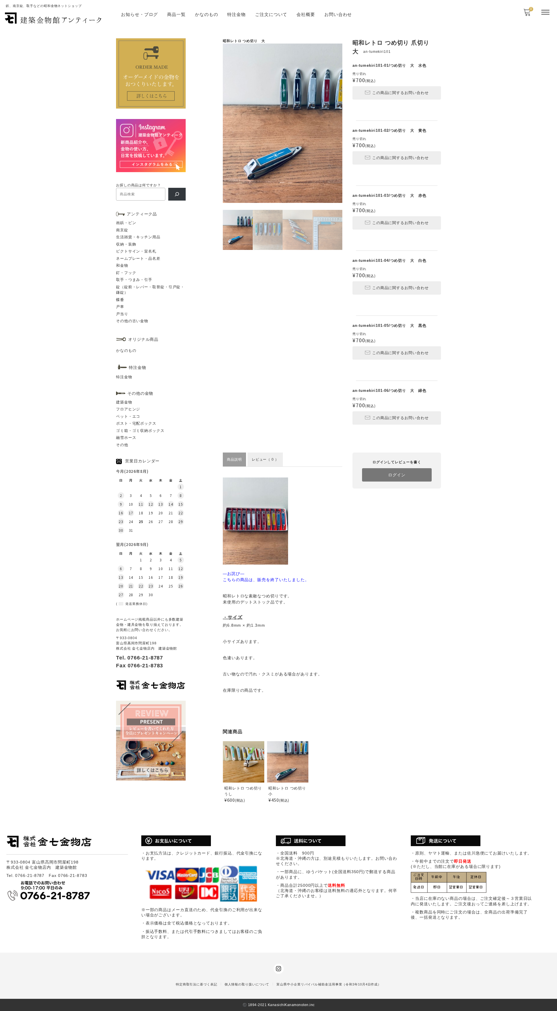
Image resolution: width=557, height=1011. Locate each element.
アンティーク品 (142, 214)
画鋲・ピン (126, 223)
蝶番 (120, 300)
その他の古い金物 (132, 321)
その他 (122, 445)
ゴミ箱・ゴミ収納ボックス (140, 430)
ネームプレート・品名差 (138, 258)
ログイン (397, 475)
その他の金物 (140, 393)
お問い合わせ (338, 14)
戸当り (122, 314)
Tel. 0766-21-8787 (139, 658)
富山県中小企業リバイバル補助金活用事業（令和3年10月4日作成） (328, 984)
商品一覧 (176, 14)
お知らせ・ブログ (139, 14)
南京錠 (122, 230)
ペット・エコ (128, 416)
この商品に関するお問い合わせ (400, 93)
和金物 (122, 265)
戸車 (120, 306)
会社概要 (305, 14)
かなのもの (206, 14)
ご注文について (271, 14)
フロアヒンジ (128, 409)
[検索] (177, 194)
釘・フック (126, 273)
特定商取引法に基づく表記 (196, 984)
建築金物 (124, 402)
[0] (527, 14)
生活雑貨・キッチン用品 (138, 237)
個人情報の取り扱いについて (247, 984)
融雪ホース (126, 437)
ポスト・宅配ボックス (136, 423)
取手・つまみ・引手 (134, 279)
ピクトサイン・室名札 (136, 251)
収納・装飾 (126, 244)
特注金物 (236, 14)
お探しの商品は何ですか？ (138, 185)
